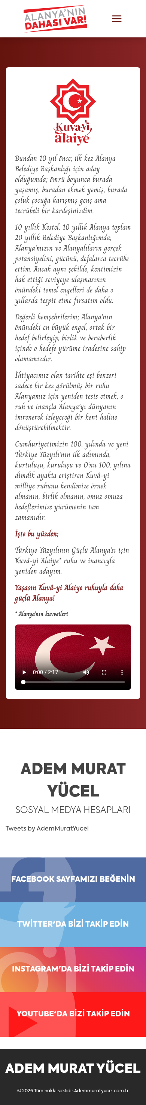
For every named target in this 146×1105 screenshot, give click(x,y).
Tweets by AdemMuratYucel (47, 829)
